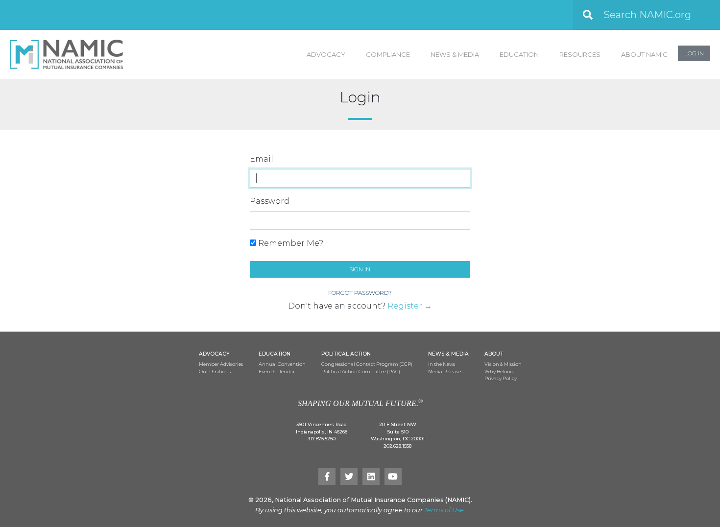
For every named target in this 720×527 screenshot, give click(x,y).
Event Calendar (277, 371)
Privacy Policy (500, 378)
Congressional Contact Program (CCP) (366, 364)
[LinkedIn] (371, 476)
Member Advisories (221, 364)
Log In (694, 53)
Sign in (359, 269)
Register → (409, 306)
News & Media (455, 54)
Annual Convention (282, 364)
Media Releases (445, 371)
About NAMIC (644, 54)
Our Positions (215, 371)
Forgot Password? (360, 292)
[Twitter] (349, 476)
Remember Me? (289, 243)
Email (261, 159)
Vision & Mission (503, 364)
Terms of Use (444, 510)
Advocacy (326, 54)
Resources (579, 54)
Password (269, 201)
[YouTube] (393, 476)
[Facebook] (327, 476)
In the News (441, 364)
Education (519, 54)
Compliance (388, 54)
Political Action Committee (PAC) (360, 371)
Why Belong (499, 371)
